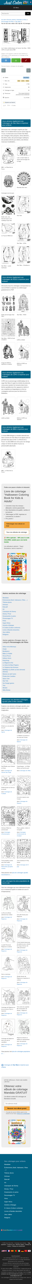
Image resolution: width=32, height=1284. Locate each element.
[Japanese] (29, 1250)
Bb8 (19, 81)
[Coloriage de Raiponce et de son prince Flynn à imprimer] (8, 1005)
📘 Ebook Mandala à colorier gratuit (11, 1230)
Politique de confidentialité (23, 1113)
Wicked (5, 688)
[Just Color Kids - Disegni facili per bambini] (19, 1250)
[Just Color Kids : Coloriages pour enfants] (15, 2)
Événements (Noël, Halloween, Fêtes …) (15, 600)
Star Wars (18, 21)
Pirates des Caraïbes (9, 676)
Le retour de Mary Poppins (11, 665)
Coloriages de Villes (25, 770)
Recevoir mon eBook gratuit (16, 1108)
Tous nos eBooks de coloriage (16, 532)
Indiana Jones (7, 658)
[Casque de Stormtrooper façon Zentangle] (8, 190)
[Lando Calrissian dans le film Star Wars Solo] (8, 263)
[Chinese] (26, 1250)
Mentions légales (20, 1244)
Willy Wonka (6, 690)
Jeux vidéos (6, 632)
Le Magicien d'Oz (8, 662)
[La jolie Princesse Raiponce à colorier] (8, 942)
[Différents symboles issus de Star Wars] (24, 185)
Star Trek (5, 681)
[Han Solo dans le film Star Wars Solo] (24, 213)
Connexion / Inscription (27, 2)
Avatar (5, 649)
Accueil (3, 19)
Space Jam (6, 678)
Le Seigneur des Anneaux (10, 667)
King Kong (6, 660)
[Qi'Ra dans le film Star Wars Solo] (24, 240)
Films (4, 620)
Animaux (5, 604)
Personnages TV (8, 618)
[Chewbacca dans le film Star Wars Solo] (24, 262)
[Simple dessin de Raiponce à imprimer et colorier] (24, 974)
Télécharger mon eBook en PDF (15, 525)
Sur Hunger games (8, 683)
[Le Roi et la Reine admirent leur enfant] (8, 910)
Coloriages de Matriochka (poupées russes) (7, 866)
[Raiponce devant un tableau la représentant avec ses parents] (24, 1035)
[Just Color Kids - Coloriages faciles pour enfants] (9, 1250)
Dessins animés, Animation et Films (17, 19)
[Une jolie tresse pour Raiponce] (24, 912)
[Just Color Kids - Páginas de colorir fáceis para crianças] (15, 1250)
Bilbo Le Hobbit (7, 653)
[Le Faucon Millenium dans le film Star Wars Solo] (8, 233)
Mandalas (6, 597)
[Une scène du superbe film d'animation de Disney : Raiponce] (24, 1004)
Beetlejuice (6, 651)
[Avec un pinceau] (8, 971)
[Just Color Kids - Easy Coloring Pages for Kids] (4, 1250)
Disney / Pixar (7, 614)
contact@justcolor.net (16, 1275)
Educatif (5, 607)
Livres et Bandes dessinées (11, 630)
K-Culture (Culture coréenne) (11, 627)
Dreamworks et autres (9, 616)
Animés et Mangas (8, 625)
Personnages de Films (7, 21)
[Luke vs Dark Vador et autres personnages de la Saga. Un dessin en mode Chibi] (24, 155)
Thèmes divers (7, 602)
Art (3, 609)
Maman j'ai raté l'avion (9, 674)
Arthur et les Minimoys (9, 646)
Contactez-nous (11, 1244)
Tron (4, 685)
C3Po (23, 81)
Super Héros (6, 623)
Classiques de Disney (9, 611)
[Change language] (30, 2)
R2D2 (27, 81)
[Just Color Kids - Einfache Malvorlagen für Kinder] (22, 1250)
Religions (5, 634)
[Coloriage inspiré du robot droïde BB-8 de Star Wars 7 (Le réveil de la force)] (8, 164)
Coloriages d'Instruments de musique (21, 834)
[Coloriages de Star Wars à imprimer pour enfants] (2, 1065)
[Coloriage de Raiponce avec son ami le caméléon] (8, 1036)
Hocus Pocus (7, 656)
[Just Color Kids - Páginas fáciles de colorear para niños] (12, 1250)
